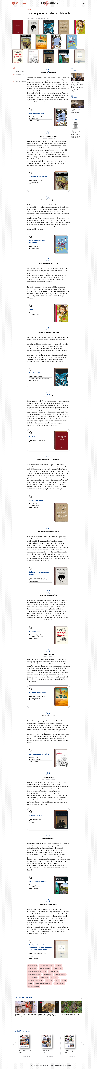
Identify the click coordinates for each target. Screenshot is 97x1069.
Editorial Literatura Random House (37, 971)
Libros (29, 9)
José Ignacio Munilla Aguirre (35, 980)
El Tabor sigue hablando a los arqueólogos (75, 111)
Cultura (21, 3)
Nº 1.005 (64, 980)
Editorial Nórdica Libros (34, 974)
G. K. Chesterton (32, 977)
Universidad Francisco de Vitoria (43, 983)
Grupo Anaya (54, 977)
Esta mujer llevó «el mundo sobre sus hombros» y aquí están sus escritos (25, 1015)
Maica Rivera (30, 18)
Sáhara (30, 983)
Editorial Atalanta (57, 968)
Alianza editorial (32, 965)
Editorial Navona (53, 971)
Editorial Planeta (48, 974)
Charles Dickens (32, 968)
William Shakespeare (33, 986)
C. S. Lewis (58, 965)
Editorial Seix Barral (60, 974)
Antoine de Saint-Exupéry (46, 965)
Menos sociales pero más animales (70, 1015)
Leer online (26, 1056)
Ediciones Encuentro (45, 968)
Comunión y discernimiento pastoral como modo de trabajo (76, 135)
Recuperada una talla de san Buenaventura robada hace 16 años (47, 1015)
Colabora (51, 1065)
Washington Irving (59, 983)
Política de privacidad (60, 1065)
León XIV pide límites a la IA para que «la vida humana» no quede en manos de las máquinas (77, 87)
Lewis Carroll (49, 980)
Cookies (69, 1065)
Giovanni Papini (44, 977)
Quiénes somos (44, 1065)
